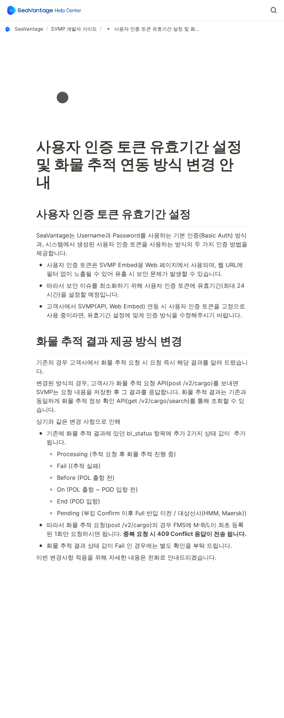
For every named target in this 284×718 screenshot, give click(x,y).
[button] (273, 10)
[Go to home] (44, 10)
